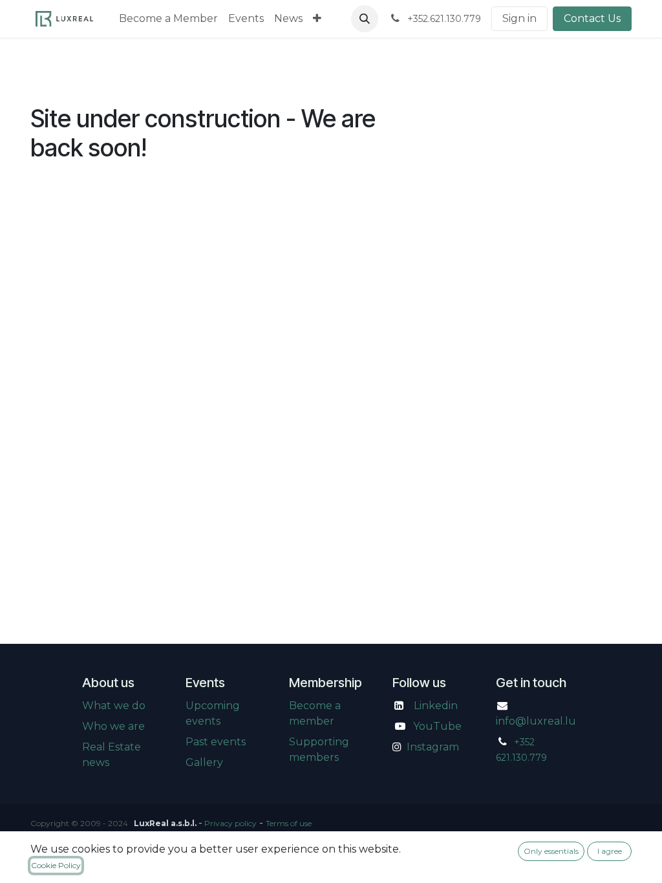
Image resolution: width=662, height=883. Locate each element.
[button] (364, 18)
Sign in (519, 18)
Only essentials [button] (551, 851)
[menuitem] (168, 19)
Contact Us (592, 18)
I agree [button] (609, 851)
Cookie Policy (56, 865)
